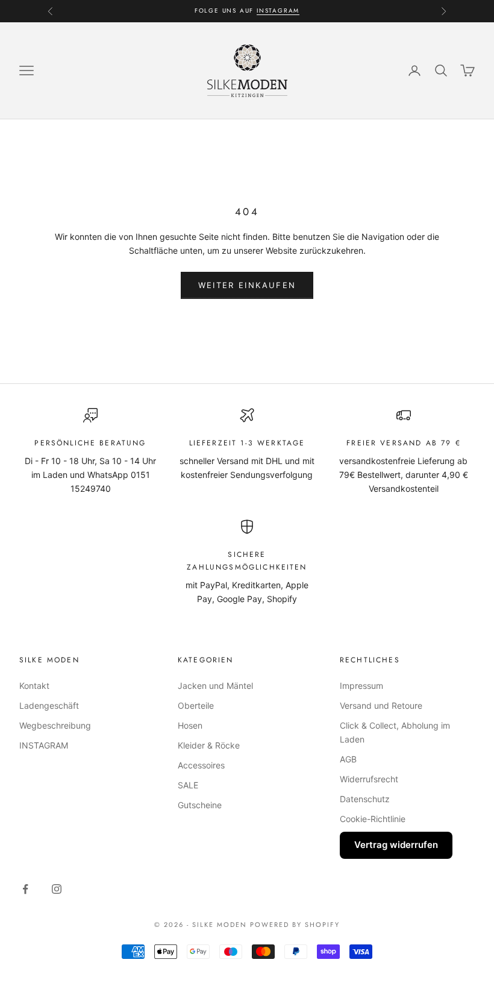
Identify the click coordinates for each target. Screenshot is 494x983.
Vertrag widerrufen (396, 844)
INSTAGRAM (278, 10)
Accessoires (201, 765)
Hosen (190, 725)
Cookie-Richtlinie (372, 819)
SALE (188, 785)
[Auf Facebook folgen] (25, 889)
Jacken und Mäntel (215, 685)
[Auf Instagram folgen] (57, 889)
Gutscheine (200, 805)
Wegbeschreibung (55, 725)
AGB (348, 759)
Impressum (361, 685)
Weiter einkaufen (247, 285)
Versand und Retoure (381, 705)
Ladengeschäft (49, 705)
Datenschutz (365, 799)
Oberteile (196, 705)
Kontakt (34, 685)
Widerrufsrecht (369, 779)
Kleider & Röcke (209, 745)
